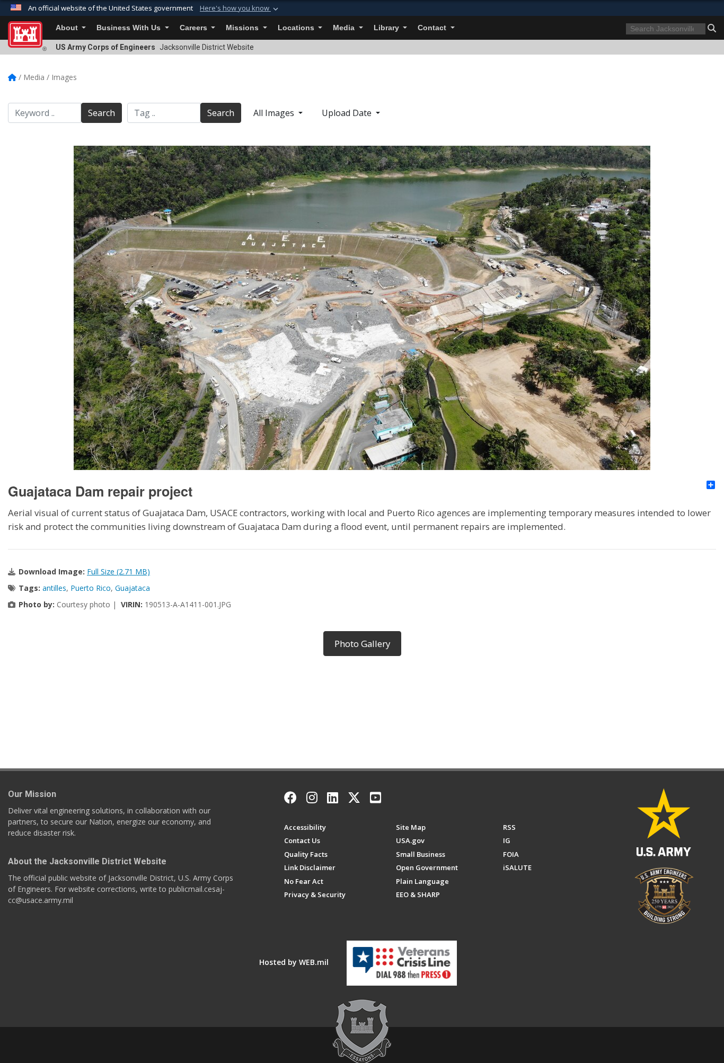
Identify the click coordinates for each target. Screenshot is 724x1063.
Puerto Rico (90, 588)
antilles (54, 588)
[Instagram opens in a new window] (311, 797)
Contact (433, 28)
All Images (274, 113)
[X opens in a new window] (354, 797)
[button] (240, 8)
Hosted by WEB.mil (294, 962)
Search (101, 113)
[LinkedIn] (332, 797)
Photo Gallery (362, 643)
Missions (243, 28)
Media (345, 28)
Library (387, 28)
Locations (297, 28)
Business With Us (129, 28)
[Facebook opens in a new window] (290, 797)
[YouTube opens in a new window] (375, 797)
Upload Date (348, 113)
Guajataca (132, 588)
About (68, 28)
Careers (194, 28)
